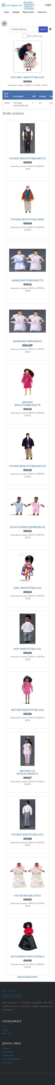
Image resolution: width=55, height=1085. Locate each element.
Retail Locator (28, 12)
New (4, 1026)
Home (6, 12)
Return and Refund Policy (11, 1059)
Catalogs (15, 12)
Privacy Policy (7, 1063)
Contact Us (41, 12)
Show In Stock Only (35, 36)
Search (43, 29)
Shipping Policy (7, 1055)
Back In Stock (7, 1033)
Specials (5, 1030)
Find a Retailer (7, 1052)
